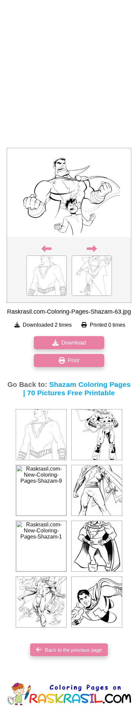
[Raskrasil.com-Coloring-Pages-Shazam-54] (41, 602)
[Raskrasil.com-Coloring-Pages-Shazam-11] (96, 546)
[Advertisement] (69, 76)
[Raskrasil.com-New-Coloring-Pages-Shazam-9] (41, 490)
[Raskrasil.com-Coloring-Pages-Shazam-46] (96, 602)
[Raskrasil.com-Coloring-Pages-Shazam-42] (96, 490)
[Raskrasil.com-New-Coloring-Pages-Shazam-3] (41, 434)
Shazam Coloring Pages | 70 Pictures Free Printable (77, 388)
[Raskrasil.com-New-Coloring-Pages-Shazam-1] (41, 546)
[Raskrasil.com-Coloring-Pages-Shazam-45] (96, 434)
